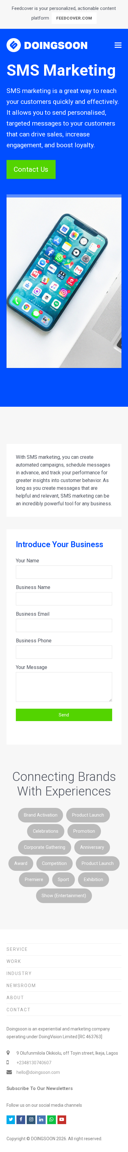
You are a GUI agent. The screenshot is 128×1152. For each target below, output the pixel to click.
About (15, 997)
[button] (118, 45)
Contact (19, 1009)
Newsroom (21, 985)
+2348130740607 (33, 1062)
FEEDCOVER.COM (74, 18)
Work (14, 961)
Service (17, 949)
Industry (19, 973)
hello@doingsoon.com (38, 1072)
